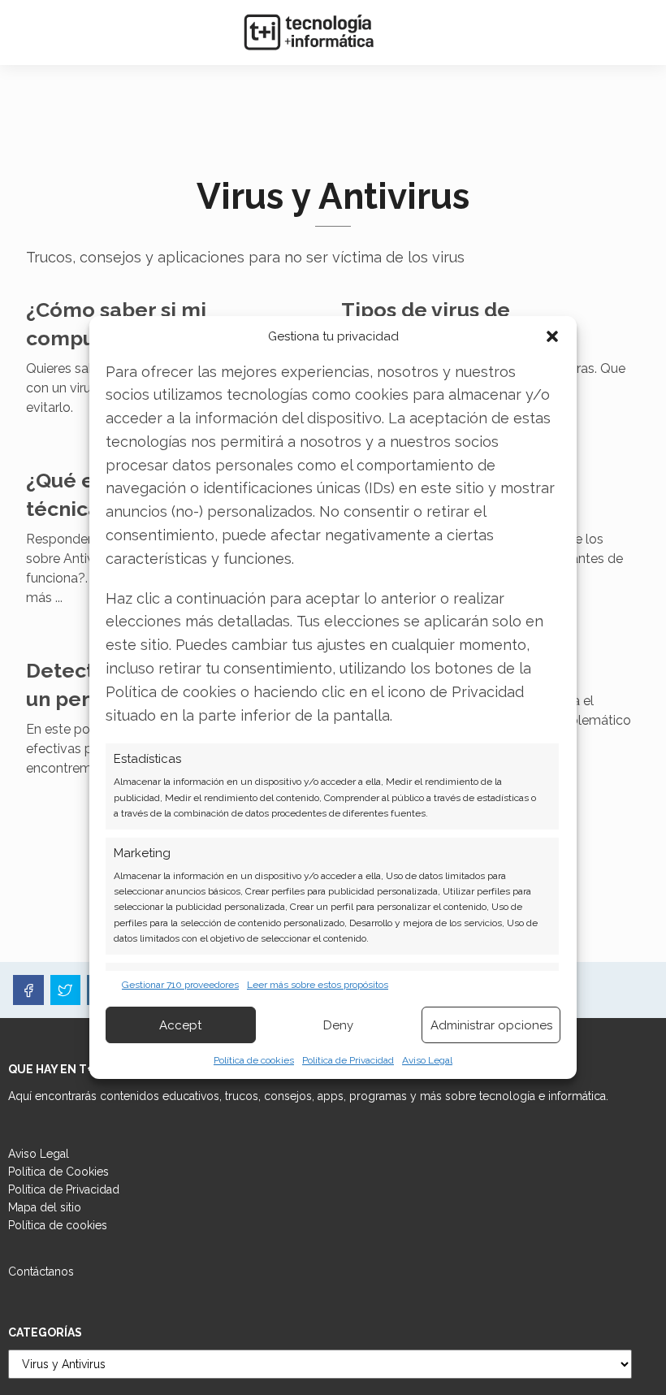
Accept (180, 1025)
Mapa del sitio (44, 1207)
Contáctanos (41, 1271)
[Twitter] (65, 990)
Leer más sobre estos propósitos (317, 984)
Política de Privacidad (348, 1060)
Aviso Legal (427, 1060)
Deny (338, 1025)
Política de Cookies (58, 1171)
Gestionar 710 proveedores (180, 984)
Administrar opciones (491, 1025)
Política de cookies (254, 1060)
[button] (552, 336)
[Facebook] (28, 990)
